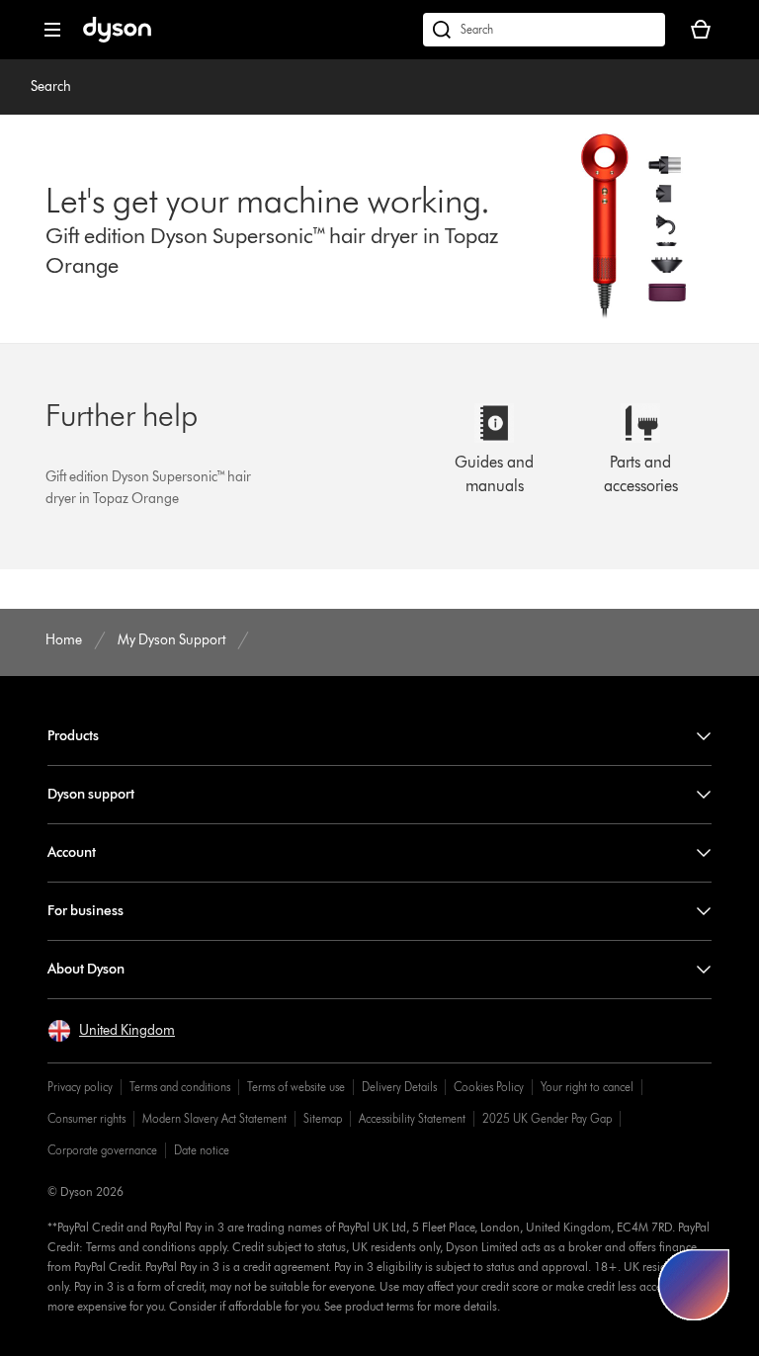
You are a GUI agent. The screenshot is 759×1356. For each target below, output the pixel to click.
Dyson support (90, 794)
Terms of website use (296, 1086)
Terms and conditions (179, 1086)
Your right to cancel (587, 1086)
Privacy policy (80, 1086)
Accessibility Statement (412, 1118)
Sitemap (322, 1118)
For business (85, 910)
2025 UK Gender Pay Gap (547, 1118)
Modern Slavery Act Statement (214, 1118)
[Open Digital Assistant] (693, 1284)
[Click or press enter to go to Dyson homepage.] (117, 38)
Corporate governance (102, 1150)
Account (71, 852)
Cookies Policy (489, 1086)
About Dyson (86, 969)
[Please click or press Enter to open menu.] (52, 29)
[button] (111, 1030)
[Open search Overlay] (544, 29)
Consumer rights (86, 1118)
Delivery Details (399, 1086)
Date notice (201, 1150)
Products (73, 735)
